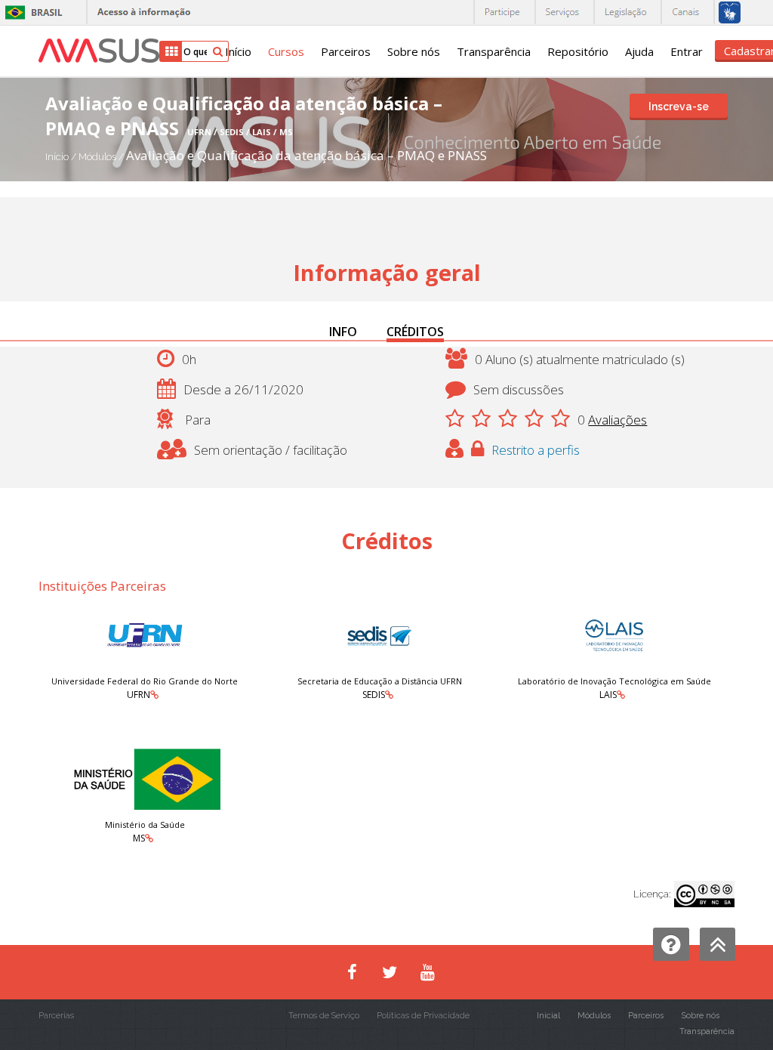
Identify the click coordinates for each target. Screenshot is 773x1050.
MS (139, 838)
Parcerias (56, 1016)
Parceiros (346, 51)
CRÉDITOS (415, 331)
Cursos (286, 51)
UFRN (138, 694)
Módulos (99, 156)
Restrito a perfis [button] (535, 450)
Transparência (494, 51)
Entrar (686, 51)
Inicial (548, 1016)
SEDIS (373, 694)
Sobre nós (413, 51)
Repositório (577, 51)
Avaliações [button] (617, 419)
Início (238, 51)
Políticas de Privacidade (423, 1016)
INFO (343, 331)
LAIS (608, 694)
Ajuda (639, 51)
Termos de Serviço (323, 1016)
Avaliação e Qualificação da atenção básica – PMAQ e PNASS (306, 155)
